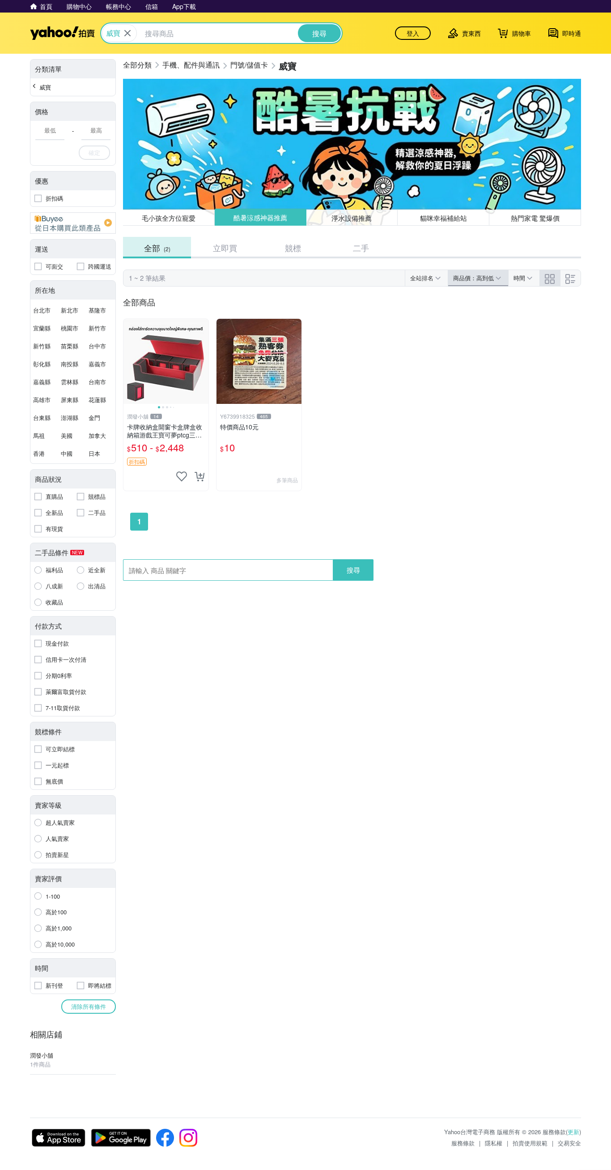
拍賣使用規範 (530, 1143)
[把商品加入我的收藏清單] (181, 476)
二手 (361, 247)
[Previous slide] (129, 361)
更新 (573, 1131)
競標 (293, 247)
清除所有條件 (88, 1006)
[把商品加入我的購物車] (199, 476)
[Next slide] (202, 361)
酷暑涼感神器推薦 (260, 218)
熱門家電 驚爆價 (535, 218)
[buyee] (73, 223)
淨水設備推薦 (352, 217)
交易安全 (569, 1143)
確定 (94, 152)
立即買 (225, 247)
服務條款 (463, 1143)
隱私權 (493, 1143)
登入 (413, 33)
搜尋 (353, 569)
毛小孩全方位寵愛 (168, 218)
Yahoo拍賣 (62, 33)
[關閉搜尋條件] (127, 33)
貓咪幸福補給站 (443, 218)
